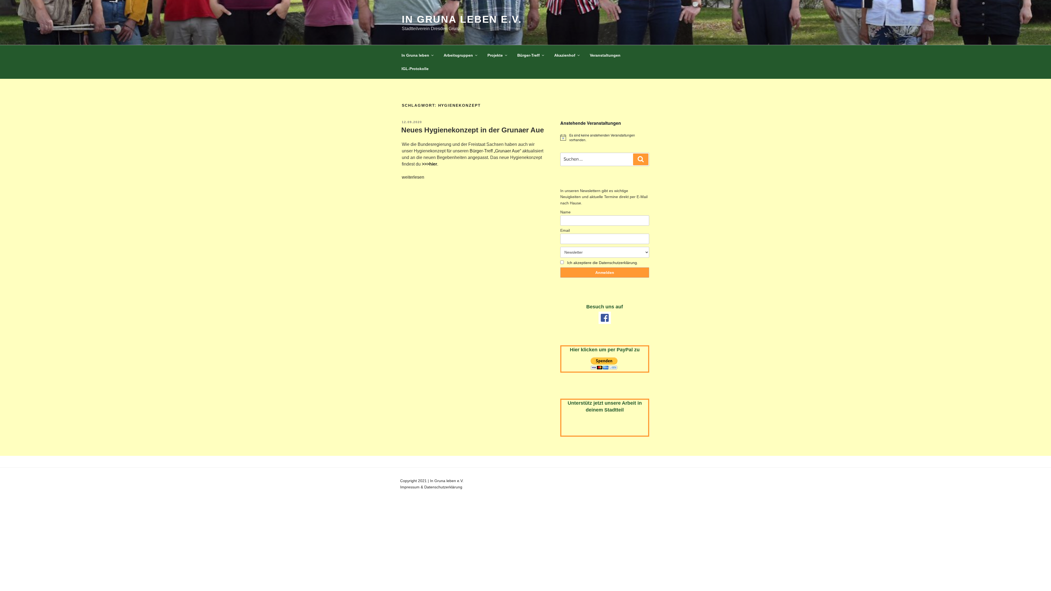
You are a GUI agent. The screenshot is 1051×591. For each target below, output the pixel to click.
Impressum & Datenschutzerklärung (431, 487)
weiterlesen (413, 177)
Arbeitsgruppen (458, 55)
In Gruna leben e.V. (462, 19)
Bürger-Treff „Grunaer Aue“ (495, 151)
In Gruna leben (415, 55)
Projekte (495, 55)
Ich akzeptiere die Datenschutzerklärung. (602, 262)
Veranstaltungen (605, 55)
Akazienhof (564, 55)
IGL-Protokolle (415, 68)
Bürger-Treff (528, 55)
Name (565, 212)
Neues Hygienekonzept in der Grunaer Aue (472, 130)
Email (565, 230)
